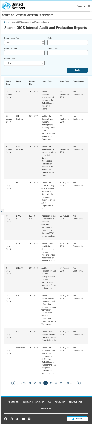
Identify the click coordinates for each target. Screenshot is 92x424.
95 (40, 383)
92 (24, 383)
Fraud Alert (60, 402)
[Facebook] (6, 418)
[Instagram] (11, 418)
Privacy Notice (75, 402)
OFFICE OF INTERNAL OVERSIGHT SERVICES (27, 15)
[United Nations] (13, 6)
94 (35, 383)
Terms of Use (46, 408)
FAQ (49, 402)
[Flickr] (29, 418)
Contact (27, 402)
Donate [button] (78, 419)
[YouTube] (23, 418)
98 (56, 383)
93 (30, 383)
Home (6, 22)
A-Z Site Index (13, 402)
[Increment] (43, 41)
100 (67, 383)
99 (61, 383)
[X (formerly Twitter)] (17, 418)
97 (51, 383)
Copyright (39, 402)
